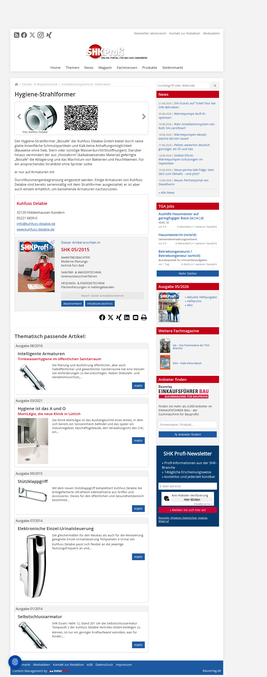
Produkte (149, 67)
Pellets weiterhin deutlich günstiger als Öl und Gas (184, 147)
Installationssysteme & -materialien (86, 84)
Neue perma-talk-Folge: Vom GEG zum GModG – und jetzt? (186, 172)
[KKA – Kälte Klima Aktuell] (166, 363)
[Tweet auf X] (110, 319)
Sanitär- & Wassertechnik (39, 84)
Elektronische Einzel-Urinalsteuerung (56, 528)
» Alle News (167, 193)
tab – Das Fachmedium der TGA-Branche (191, 347)
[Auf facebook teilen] (102, 319)
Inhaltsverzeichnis (100, 304)
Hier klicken (192, 499)
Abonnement (72, 304)
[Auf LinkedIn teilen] (127, 319)
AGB (90, 665)
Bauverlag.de (212, 671)
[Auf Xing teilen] (119, 319)
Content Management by (30, 671)
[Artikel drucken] (144, 317)
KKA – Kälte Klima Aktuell (187, 363)
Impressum (124, 665)
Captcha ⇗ (203, 504)
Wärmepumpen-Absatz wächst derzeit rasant (183, 136)
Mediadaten (211, 33)
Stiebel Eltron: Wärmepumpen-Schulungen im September (181, 159)
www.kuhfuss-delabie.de (35, 229)
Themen (72, 67)
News (88, 67)
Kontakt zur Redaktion (184, 33)
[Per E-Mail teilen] (135, 317)
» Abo (189, 305)
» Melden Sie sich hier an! (188, 510)
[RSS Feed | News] (17, 35)
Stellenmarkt (172, 67)
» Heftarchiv (193, 301)
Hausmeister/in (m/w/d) (177, 234)
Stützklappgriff (33, 481)
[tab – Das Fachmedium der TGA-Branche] (166, 346)
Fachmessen (127, 67)
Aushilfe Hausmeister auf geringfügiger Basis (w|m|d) (181, 216)
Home (55, 67)
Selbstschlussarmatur (40, 616)
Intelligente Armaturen (41, 353)
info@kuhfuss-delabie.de (36, 223)
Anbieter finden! (189, 434)
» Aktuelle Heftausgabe (201, 297)
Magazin (105, 67)
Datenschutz (104, 665)
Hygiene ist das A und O (42, 408)
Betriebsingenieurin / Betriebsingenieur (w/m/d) (179, 253)
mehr (138, 385)
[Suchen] (215, 85)
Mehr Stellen (188, 273)
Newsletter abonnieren (150, 33)
